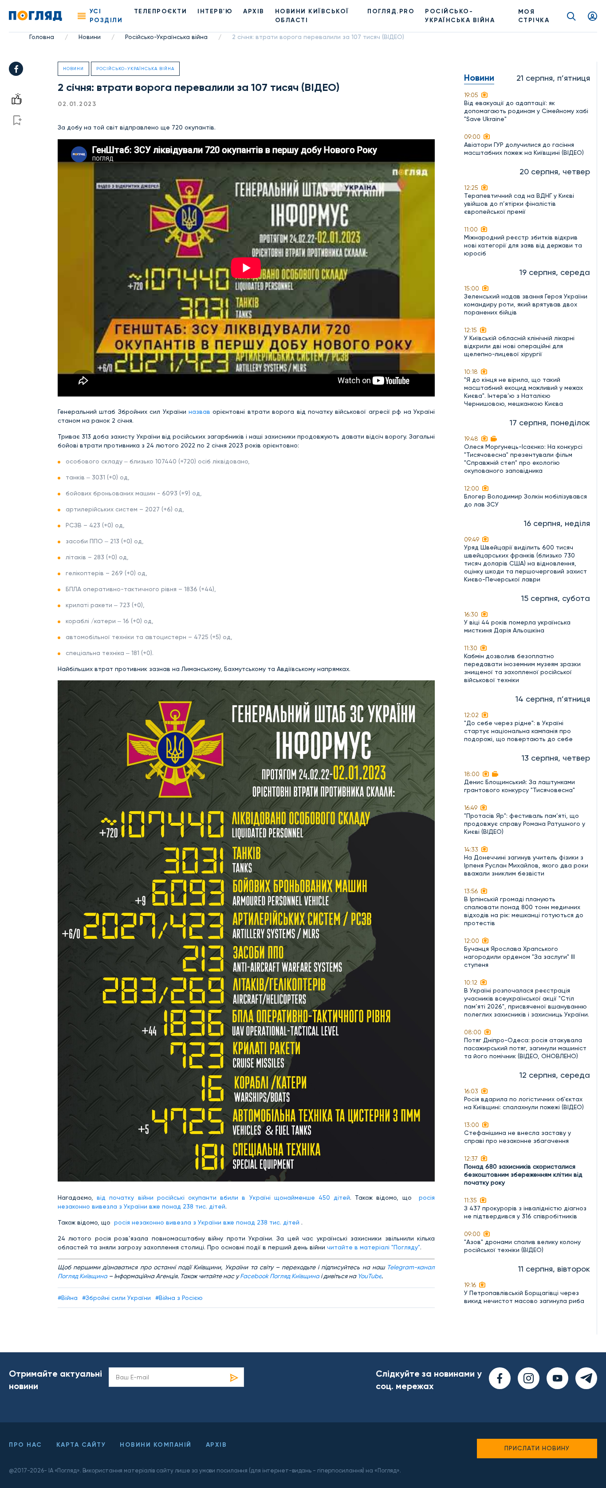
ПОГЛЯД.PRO (390, 11)
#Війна (68, 1297)
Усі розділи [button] (106, 16)
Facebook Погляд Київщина (279, 1276)
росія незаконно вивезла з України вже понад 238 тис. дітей (206, 1222)
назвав (199, 411)
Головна (41, 36)
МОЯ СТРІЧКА (534, 16)
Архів (253, 11)
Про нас (25, 1445)
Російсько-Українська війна (166, 36)
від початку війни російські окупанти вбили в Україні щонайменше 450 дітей (223, 1197)
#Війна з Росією (179, 1297)
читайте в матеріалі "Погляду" (373, 1247)
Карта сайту (81, 1445)
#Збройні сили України (116, 1297)
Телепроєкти (160, 11)
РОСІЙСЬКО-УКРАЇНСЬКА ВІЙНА (460, 16)
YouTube (370, 1276)
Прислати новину (537, 1448)
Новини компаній (156, 1445)
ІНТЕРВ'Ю (214, 11)
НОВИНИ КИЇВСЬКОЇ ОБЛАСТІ (312, 16)
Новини (90, 36)
